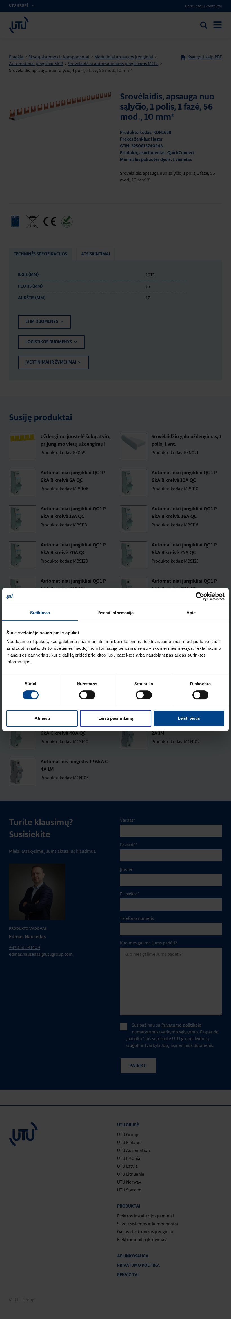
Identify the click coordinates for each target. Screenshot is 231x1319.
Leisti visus (189, 718)
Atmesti (42, 718)
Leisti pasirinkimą (115, 718)
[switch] (87, 694)
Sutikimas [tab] (40, 612)
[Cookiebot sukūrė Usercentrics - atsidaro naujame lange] (200, 596)
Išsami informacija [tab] (115, 612)
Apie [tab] (191, 612)
